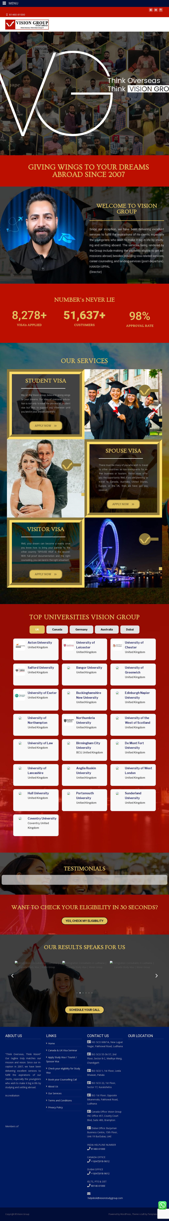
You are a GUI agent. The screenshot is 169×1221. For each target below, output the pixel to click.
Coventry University (42, 818)
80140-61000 (98, 1185)
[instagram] (161, 10)
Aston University (40, 642)
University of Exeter (42, 693)
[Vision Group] (24, 23)
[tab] (37, 629)
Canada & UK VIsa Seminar (62, 1050)
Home (51, 1043)
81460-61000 (17, 14)
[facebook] (151, 10)
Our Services (55, 1093)
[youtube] (156, 10)
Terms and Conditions (60, 1100)
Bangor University (89, 667)
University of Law (40, 743)
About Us (53, 1086)
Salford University (41, 667)
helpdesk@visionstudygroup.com (105, 1198)
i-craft (142, 1214)
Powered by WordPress (120, 1214)
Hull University (38, 793)
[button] (12, 975)
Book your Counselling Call (62, 1079)
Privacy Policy (55, 1107)
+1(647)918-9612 (100, 1161)
